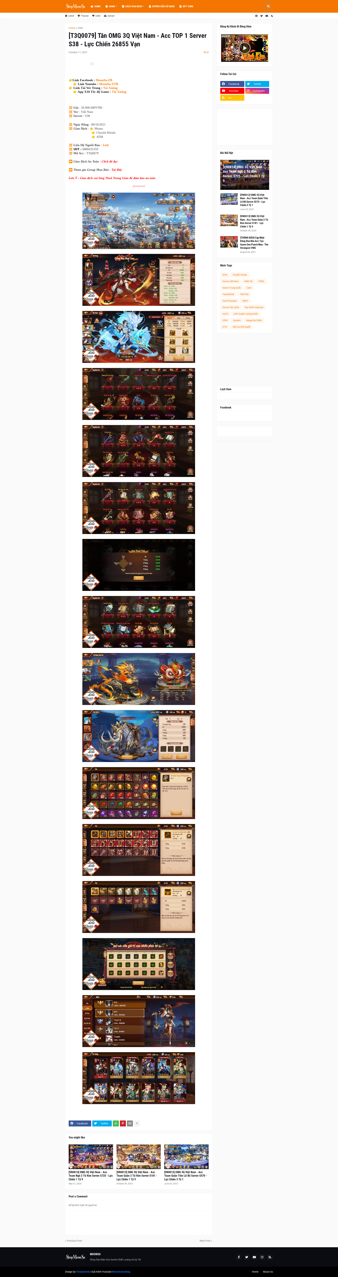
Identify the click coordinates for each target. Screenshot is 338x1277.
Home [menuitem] (97, 6)
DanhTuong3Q (230, 300)
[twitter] (261, 16)
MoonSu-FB (104, 80)
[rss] (272, 16)
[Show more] (137, 1123)
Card (249, 287)
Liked (97, 16)
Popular (85, 16)
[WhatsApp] (116, 1123)
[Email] (130, 1123)
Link (106, 145)
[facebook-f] (239, 1257)
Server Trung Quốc (232, 287)
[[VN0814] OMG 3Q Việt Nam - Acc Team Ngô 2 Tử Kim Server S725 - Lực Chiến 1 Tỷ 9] (91, 1156)
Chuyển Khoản (240, 274)
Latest (71, 16)
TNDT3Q (244, 294)
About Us (268, 1271)
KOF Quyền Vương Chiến (246, 314)
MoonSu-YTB (108, 84)
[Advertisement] (245, 360)
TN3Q (261, 281)
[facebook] (256, 16)
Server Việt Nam (231, 281)
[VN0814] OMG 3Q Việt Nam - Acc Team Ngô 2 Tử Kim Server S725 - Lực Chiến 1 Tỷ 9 (91, 1175)
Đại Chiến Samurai (254, 307)
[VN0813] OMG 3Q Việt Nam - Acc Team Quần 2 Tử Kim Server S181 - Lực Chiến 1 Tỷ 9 (137, 1175)
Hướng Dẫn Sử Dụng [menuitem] (163, 6)
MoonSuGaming (121, 1271)
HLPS (225, 314)
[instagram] (262, 1257)
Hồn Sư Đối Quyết (241, 327)
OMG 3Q (248, 281)
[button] (268, 6)
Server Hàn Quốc (231, 307)
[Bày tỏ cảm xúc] (92, 64)
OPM (225, 320)
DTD (225, 327)
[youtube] (266, 16)
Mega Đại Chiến (254, 320)
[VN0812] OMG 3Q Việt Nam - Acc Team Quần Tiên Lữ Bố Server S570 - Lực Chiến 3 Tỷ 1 (185, 1175)
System (237, 320)
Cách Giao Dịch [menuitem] (133, 6)
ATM (80, 28)
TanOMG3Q (228, 294)
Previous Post (74, 1240)
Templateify (83, 1271)
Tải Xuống (110, 88)
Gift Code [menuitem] (188, 6)
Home (72, 28)
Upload (111, 16)
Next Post (205, 1240)
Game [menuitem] (112, 6)
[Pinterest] (123, 1123)
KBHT (245, 300)
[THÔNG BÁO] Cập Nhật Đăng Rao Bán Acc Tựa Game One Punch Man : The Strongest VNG (254, 243)
